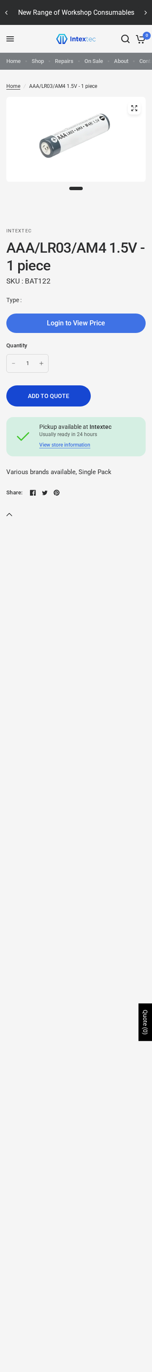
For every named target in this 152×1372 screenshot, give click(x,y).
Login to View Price (76, 323)
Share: (14, 492)
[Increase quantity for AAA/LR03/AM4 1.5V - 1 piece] (41, 363)
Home (13, 61)
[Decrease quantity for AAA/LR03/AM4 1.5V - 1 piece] (13, 363)
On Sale (93, 61)
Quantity (16, 345)
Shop (38, 61)
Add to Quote (48, 396)
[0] (139, 39)
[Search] (125, 39)
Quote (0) (145, 1022)
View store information (64, 444)
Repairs (64, 61)
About (121, 61)
